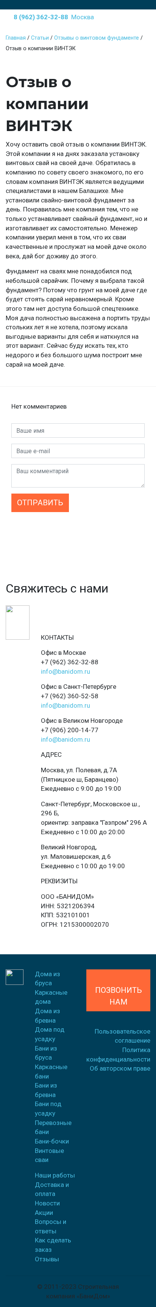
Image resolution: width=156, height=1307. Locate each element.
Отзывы (47, 1259)
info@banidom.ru (65, 671)
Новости (47, 1203)
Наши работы (55, 1175)
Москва (82, 17)
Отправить (40, 502)
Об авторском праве (120, 1068)
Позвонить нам (118, 990)
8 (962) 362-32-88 (39, 17)
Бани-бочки (52, 1141)
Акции (44, 1212)
